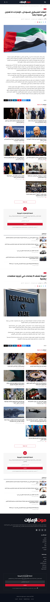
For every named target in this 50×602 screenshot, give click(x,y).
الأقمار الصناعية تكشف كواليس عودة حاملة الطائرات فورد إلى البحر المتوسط (14, 420)
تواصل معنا (44, 567)
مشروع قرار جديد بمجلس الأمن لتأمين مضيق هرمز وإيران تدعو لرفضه (36, 383)
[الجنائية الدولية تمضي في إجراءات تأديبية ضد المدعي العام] (36, 131)
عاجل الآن (44, 561)
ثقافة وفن (44, 542)
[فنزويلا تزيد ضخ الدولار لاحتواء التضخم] (36, 358)
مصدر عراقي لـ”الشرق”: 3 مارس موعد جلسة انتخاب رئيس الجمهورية (36, 195)
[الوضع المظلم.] (7, 2)
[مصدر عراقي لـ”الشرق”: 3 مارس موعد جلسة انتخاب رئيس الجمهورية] (36, 187)
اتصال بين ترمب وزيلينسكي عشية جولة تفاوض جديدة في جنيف (15, 176)
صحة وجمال (44, 547)
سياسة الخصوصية (18, 227)
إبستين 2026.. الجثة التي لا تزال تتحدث (16, 366)
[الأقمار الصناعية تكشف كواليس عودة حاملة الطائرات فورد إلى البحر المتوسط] (14, 412)
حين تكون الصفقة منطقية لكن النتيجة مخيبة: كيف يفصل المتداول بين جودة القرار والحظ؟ (22, 245)
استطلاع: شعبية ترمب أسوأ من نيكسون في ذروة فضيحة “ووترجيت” (14, 139)
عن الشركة (44, 565)
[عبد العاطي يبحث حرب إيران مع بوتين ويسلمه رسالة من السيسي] (14, 150)
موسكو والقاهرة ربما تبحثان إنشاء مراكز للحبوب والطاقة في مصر (37, 121)
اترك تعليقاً (25, 202)
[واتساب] (41, 22)
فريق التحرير (39, 19)
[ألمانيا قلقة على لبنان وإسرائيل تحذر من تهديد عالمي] (36, 431)
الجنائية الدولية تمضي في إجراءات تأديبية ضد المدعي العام (36, 139)
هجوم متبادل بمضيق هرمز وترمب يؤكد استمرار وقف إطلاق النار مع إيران (15, 383)
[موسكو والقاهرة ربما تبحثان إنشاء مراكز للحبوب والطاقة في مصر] (36, 113)
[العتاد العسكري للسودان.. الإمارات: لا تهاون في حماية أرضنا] (25, 38)
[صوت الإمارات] (25, 2)
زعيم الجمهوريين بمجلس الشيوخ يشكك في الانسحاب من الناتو (36, 158)
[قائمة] (45, 2)
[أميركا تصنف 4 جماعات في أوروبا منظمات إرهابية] (25, 302)
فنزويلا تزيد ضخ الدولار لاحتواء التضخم (38, 366)
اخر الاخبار (44, 557)
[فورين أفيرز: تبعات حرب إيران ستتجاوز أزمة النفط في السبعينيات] (36, 394)
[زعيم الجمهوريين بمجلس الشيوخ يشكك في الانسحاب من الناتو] (36, 150)
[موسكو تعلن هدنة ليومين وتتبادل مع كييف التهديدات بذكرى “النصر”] (14, 394)
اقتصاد (45, 538)
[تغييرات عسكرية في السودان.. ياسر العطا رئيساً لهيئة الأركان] (36, 168)
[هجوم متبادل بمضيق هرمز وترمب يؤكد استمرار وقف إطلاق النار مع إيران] (14, 375)
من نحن (32, 599)
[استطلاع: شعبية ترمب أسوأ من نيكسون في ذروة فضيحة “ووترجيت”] (14, 131)
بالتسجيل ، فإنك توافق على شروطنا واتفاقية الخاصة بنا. (24, 227)
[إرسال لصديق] (39, 22)
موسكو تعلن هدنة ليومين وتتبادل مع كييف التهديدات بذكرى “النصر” (14, 402)
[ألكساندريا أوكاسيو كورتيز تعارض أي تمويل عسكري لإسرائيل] (14, 113)
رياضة (45, 545)
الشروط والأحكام (43, 563)
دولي (45, 273)
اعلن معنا (20, 599)
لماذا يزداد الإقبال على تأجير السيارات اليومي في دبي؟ (28, 250)
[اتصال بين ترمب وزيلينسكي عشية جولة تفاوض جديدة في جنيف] (14, 168)
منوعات (44, 549)
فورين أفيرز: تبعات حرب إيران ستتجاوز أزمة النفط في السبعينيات (37, 402)
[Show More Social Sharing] (35, 22)
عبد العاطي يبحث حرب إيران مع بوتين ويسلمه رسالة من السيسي (14, 158)
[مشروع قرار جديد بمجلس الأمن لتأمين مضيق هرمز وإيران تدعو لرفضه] (36, 375)
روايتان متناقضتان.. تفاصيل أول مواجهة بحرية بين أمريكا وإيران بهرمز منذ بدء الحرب (36, 420)
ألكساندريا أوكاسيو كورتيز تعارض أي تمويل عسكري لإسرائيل (14, 121)
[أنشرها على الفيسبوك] (45, 22)
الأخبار (45, 9)
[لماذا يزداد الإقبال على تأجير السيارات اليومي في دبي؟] (43, 252)
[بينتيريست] (38, 22)
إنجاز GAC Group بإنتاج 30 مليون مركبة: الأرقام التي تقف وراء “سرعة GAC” (24, 263)
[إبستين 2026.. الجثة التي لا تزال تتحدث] (14, 358)
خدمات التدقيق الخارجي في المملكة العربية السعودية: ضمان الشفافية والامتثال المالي (22, 238)
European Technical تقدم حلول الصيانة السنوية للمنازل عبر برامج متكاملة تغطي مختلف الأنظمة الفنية (22, 258)
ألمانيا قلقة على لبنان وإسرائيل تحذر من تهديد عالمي (37, 439)
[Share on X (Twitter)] (43, 22)
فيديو (45, 559)
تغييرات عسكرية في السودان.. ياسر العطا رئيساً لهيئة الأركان (37, 176)
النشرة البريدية (43, 569)
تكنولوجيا (44, 540)
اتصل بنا (16, 599)
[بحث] (5, 2)
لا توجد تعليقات (27, 19)
